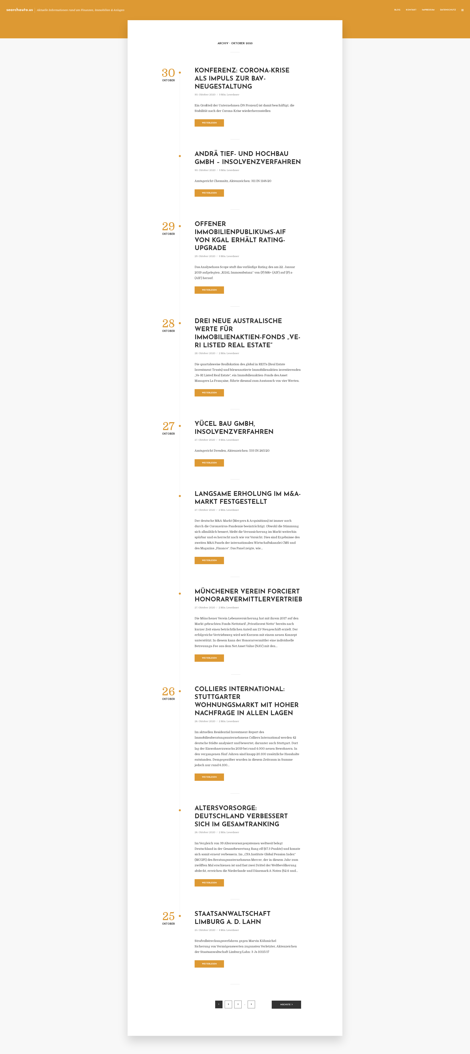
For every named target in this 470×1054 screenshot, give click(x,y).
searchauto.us (19, 10)
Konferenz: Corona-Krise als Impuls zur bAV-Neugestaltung (242, 79)
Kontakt (411, 10)
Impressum (428, 10)
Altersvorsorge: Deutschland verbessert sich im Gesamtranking (241, 816)
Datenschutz (448, 10)
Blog (397, 10)
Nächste (285, 1005)
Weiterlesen (209, 123)
